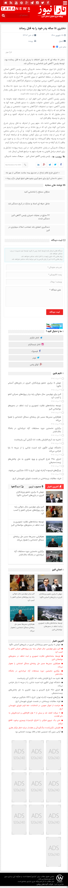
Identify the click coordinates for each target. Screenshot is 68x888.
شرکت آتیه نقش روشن (45, 884)
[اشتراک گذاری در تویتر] (55, 164)
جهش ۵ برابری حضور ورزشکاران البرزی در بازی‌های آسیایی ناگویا (30, 493)
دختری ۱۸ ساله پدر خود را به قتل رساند (42, 28)
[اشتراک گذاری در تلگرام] (50, 164)
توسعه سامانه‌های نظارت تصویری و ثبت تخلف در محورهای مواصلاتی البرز (27, 523)
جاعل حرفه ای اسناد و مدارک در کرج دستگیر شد (29, 203)
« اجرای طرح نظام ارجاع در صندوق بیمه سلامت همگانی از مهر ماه (32, 172)
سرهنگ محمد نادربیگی (13, 156)
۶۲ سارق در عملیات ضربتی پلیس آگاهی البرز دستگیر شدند (31, 217)
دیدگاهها (15, 486)
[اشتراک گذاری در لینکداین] (38, 164)
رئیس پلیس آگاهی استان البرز (38, 156)
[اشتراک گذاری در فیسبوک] (61, 164)
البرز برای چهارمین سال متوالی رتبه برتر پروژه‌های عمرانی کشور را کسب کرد (28, 510)
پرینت (31, 41)
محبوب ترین (35, 486)
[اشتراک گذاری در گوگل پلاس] (44, 164)
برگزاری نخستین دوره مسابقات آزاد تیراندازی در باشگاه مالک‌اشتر (29, 553)
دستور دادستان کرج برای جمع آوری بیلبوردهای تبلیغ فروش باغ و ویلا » (34, 178)
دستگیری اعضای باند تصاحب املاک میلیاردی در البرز (29, 228)
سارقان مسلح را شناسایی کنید (37, 192)
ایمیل (61, 41)
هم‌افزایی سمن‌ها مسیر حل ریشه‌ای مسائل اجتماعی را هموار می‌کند (28, 538)
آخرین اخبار (53, 486)
